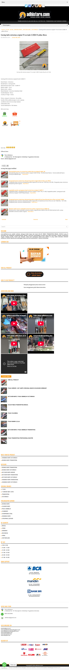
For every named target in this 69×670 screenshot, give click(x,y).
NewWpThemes (17, 667)
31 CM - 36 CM (5, 557)
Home (3, 29)
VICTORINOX (34, 29)
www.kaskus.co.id (5, 628)
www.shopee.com (5, 635)
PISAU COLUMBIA (13, 413)
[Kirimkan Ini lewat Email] (3, 166)
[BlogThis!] (4, 166)
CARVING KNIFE (18, 29)
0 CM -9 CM (5, 545)
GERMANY (4, 530)
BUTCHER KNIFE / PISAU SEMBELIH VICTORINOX (21, 396)
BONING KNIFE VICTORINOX (9, 470)
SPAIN (3, 535)
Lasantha (33, 667)
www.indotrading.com (6, 632)
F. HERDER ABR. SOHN (8, 491)
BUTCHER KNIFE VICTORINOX (9, 477)
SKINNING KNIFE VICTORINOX (9, 457)
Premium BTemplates (41, 667)
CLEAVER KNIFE (6, 506)
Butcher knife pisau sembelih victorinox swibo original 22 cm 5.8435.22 (29, 208)
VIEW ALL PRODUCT (13, 380)
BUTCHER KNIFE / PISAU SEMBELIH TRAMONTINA (21, 429)
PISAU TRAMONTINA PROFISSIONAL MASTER (20, 438)
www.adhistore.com (6, 234)
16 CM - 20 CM (9, 29)
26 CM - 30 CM (5, 555)
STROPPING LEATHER (7, 518)
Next (66, 219)
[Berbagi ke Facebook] (8, 166)
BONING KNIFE (6, 504)
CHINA (3, 528)
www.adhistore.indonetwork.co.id (9, 631)
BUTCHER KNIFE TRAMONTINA (10, 474)
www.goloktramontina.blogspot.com (10, 629)
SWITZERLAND (27, 29)
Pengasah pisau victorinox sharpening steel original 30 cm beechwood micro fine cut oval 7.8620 (36, 199)
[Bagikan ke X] (6, 166)
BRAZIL (4, 525)
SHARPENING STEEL (7, 513)
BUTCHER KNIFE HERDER (8, 472)
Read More (25, 174)
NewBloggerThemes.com (54, 667)
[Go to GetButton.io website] (4, 668)
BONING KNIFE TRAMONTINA (9, 460)
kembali (4, 219)
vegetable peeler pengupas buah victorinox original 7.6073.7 (26, 190)
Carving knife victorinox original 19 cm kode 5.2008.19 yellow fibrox (24, 35)
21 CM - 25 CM (5, 552)
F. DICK (4, 489)
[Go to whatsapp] (4, 664)
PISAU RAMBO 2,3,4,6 (14, 421)
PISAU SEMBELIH (6, 508)
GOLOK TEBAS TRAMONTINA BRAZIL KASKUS (51, 234)
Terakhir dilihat (6, 376)
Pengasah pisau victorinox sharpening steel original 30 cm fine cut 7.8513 (30, 181)
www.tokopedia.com (6, 634)
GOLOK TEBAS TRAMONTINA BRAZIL (18, 404)
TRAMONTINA (5, 494)
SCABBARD (5, 511)
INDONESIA (5, 533)
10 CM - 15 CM (5, 547)
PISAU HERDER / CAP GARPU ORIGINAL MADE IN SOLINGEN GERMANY (27, 388)
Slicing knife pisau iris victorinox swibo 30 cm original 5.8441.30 (27, 171)
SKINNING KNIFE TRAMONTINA (10, 479)
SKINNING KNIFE (6, 516)
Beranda (36, 219)
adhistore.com (39, 665)
